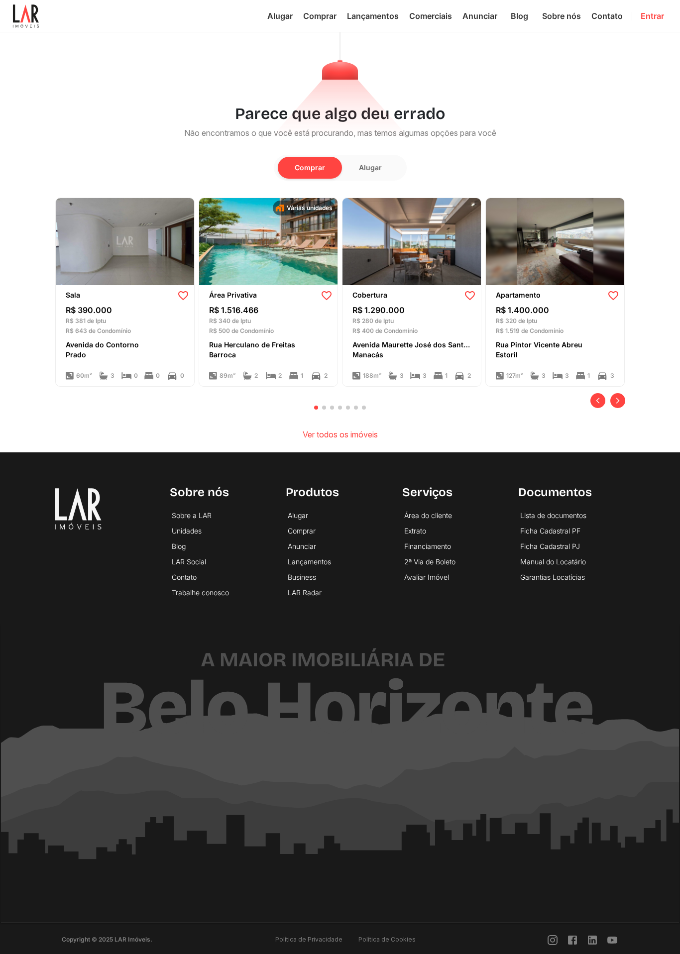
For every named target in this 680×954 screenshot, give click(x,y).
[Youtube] (612, 939)
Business (302, 577)
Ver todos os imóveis (340, 434)
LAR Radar (305, 592)
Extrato (415, 531)
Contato (607, 16)
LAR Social (189, 561)
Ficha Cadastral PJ (550, 546)
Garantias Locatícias (552, 577)
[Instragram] (553, 939)
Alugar (280, 16)
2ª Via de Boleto (429, 561)
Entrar (652, 16)
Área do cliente (428, 515)
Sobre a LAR (192, 515)
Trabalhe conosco (200, 592)
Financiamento (427, 546)
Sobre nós (561, 16)
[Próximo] (618, 401)
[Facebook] (572, 939)
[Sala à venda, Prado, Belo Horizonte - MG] (125, 241)
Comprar (320, 16)
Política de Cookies (387, 939)
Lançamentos (373, 16)
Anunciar (479, 16)
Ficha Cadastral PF (550, 531)
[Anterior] (598, 401)
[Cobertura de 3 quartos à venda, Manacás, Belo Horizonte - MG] (411, 241)
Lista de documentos (553, 515)
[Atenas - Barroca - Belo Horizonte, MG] (268, 241)
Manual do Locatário (553, 561)
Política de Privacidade (308, 939)
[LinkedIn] (592, 939)
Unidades (187, 531)
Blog (519, 16)
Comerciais (430, 16)
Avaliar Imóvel (426, 577)
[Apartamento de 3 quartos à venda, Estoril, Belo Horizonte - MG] (555, 241)
